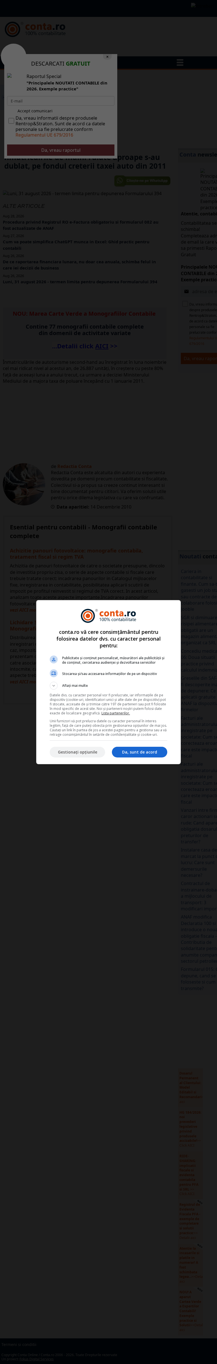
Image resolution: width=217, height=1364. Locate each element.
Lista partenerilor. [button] (115, 713)
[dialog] (108, 682)
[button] (108, 686)
